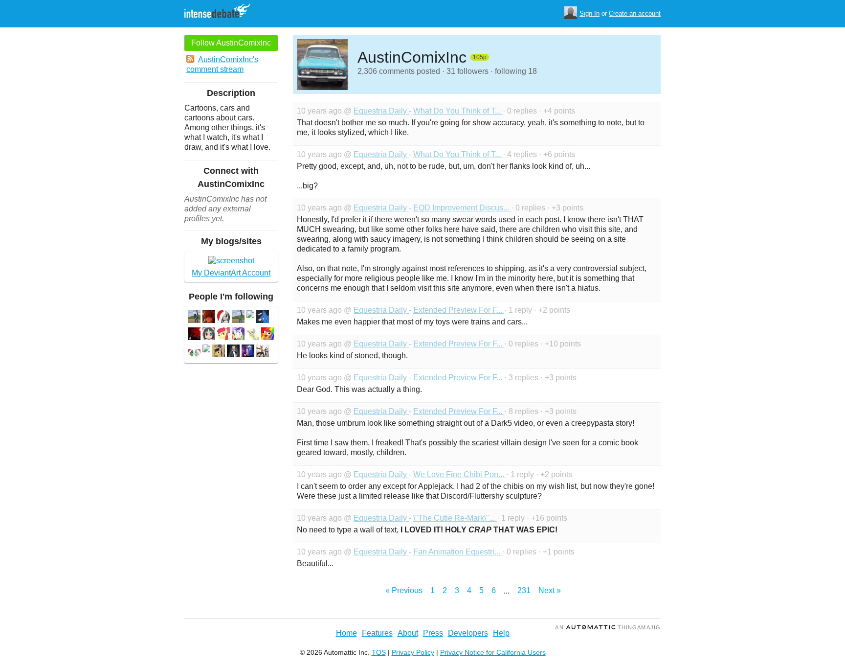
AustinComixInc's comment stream (222, 64)
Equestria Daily (381, 111)
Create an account (635, 13)
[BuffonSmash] (262, 317)
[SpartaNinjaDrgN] (194, 352)
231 (524, 590)
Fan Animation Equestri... (457, 552)
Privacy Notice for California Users (493, 652)
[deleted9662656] (250, 315)
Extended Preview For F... (458, 310)
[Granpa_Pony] (238, 317)
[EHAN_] (208, 335)
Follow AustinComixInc (231, 43)
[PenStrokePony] (218, 352)
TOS (379, 652)
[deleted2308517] (206, 350)
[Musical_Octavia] (223, 317)
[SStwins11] (248, 352)
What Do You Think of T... (458, 111)
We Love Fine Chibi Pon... (459, 474)
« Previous (403, 590)
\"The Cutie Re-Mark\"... (455, 518)
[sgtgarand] (233, 352)
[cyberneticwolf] (208, 317)
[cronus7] (223, 335)
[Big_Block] (194, 317)
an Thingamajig (608, 627)
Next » (549, 590)
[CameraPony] (252, 335)
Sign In (589, 13)
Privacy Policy (413, 652)
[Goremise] (262, 352)
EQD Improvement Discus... (462, 208)
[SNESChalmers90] (238, 335)
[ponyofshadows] (194, 335)
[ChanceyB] (267, 335)
